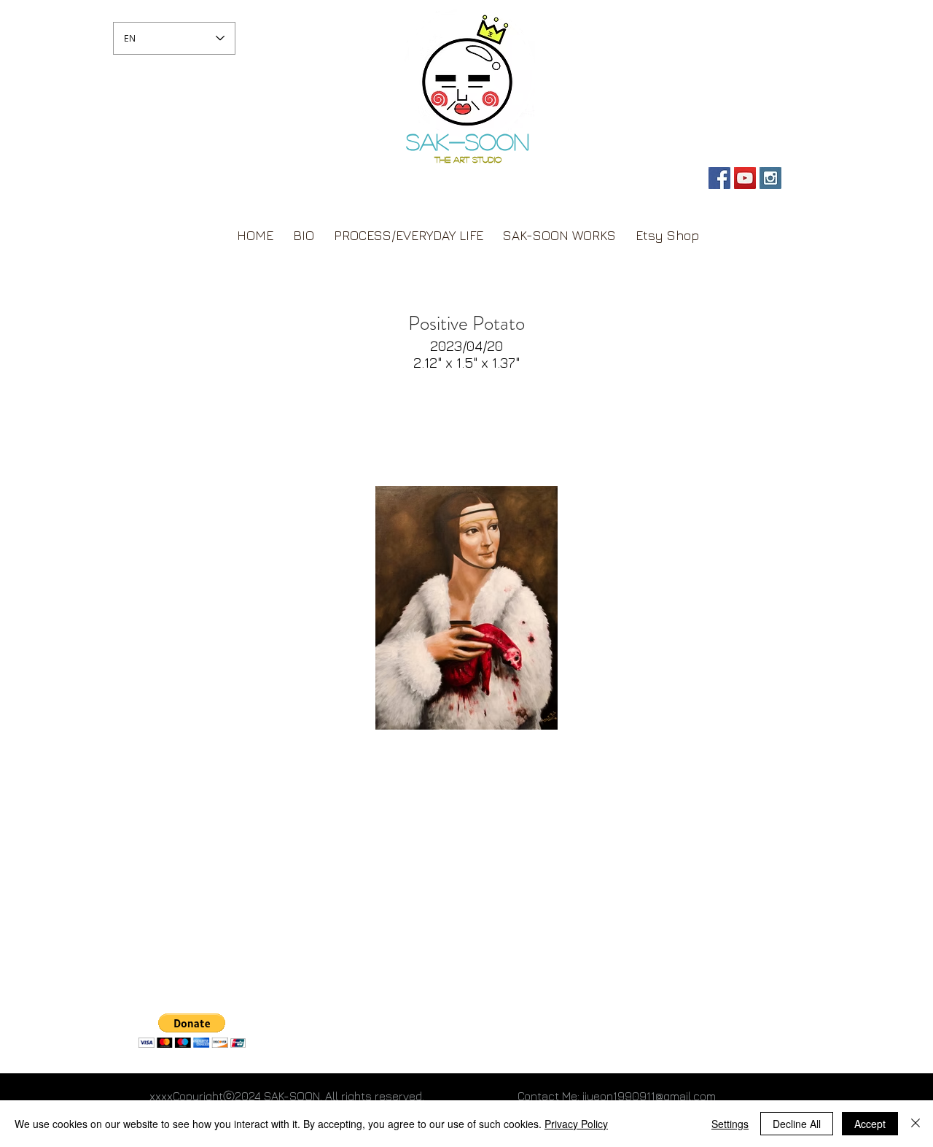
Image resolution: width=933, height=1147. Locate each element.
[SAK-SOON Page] (719, 178)
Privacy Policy (576, 1123)
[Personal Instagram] (770, 178)
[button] (192, 1030)
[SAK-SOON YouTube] (745, 178)
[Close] (915, 1123)
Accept (870, 1123)
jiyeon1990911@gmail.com (649, 1095)
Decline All (797, 1123)
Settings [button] (730, 1123)
